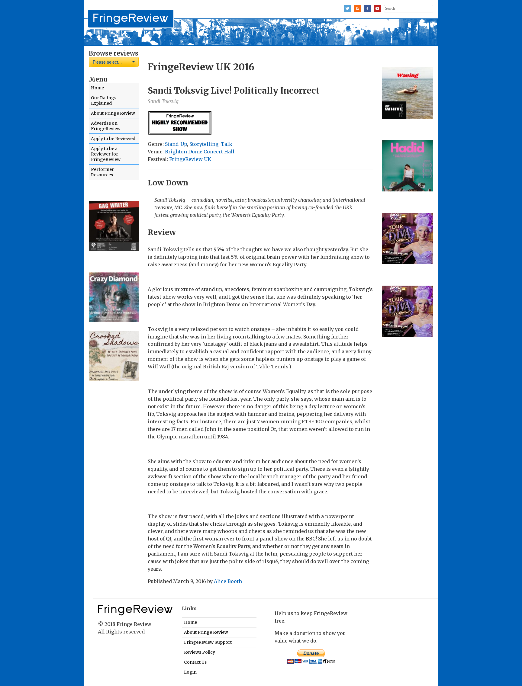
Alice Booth (228, 581)
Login (190, 672)
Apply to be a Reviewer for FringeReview (106, 154)
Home (97, 88)
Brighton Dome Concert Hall (199, 152)
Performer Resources (102, 172)
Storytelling (203, 144)
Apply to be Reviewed (113, 138)
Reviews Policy (199, 652)
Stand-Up (176, 144)
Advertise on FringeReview (106, 125)
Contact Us (195, 662)
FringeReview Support (208, 642)
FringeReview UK (190, 159)
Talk (226, 144)
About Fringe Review (113, 113)
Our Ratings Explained (103, 100)
